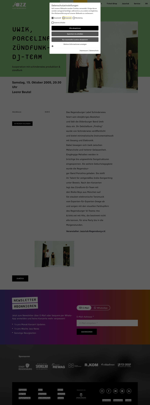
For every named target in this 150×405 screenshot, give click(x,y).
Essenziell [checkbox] (57, 18)
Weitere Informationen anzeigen (75, 44)
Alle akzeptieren (75, 28)
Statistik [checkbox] (68, 18)
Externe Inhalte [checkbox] (59, 22)
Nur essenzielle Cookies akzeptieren (75, 39)
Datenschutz (93, 50)
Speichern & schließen (75, 34)
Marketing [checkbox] (79, 18)
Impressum (84, 50)
